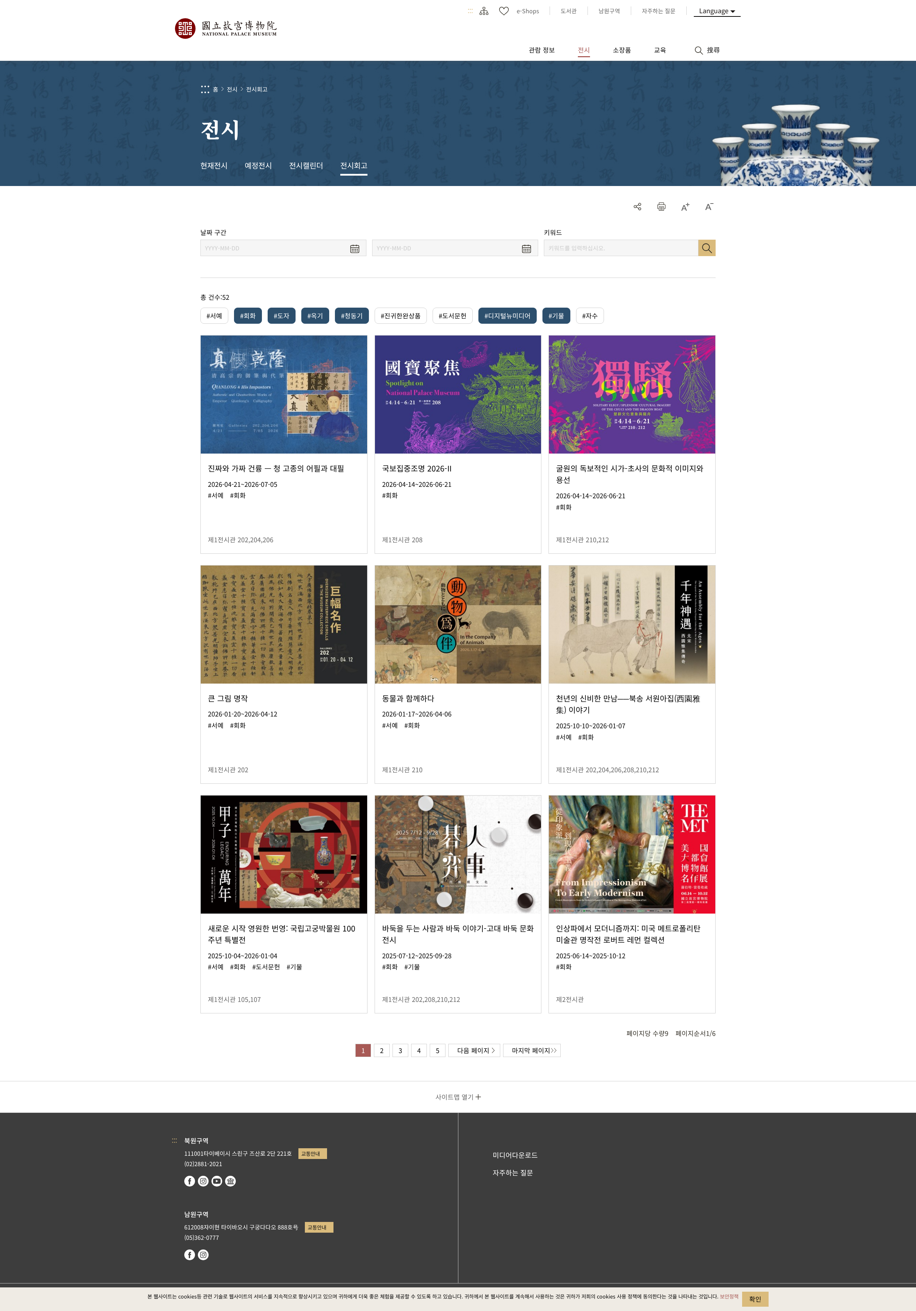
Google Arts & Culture (230, 1181)
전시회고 (257, 89)
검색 (707, 248)
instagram (203, 1181)
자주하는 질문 (513, 1173)
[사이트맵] (484, 11)
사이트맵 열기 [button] (454, 1096)
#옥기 (315, 315)
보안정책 (729, 1296)
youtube (216, 1181)
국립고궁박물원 (225, 28)
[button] (661, 206)
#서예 (214, 315)
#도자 (281, 315)
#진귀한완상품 (401, 315)
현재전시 (214, 165)
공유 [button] (637, 206)
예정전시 (258, 165)
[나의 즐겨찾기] (504, 11)
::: (470, 10)
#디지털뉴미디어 (507, 315)
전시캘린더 (306, 165)
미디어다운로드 (515, 1155)
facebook (189, 1181)
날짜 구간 (213, 232)
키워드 (553, 232)
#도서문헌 (453, 315)
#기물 (556, 315)
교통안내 (310, 1153)
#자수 (590, 315)
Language (714, 10)
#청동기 (352, 315)
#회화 (248, 315)
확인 (755, 1298)
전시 (232, 89)
